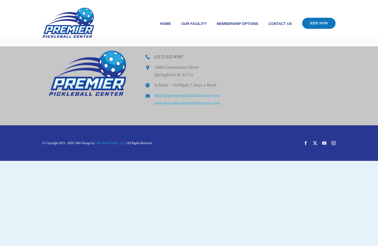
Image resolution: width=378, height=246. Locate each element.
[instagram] (333, 143)
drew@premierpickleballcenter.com (187, 103)
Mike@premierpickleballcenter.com (187, 95)
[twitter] (315, 143)
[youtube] (324, 143)
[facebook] (306, 143)
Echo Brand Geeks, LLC (110, 143)
